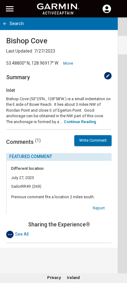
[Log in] (107, 12)
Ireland (73, 277)
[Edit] (108, 75)
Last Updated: (19, 51)
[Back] (5, 23)
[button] (119, 254)
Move (68, 63)
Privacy (54, 277)
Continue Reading (80, 121)
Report (99, 208)
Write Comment (93, 140)
